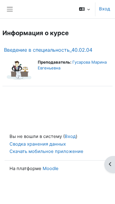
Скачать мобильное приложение (46, 151)
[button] (84, 9)
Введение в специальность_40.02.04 (48, 50)
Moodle (51, 168)
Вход (104, 9)
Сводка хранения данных (38, 144)
